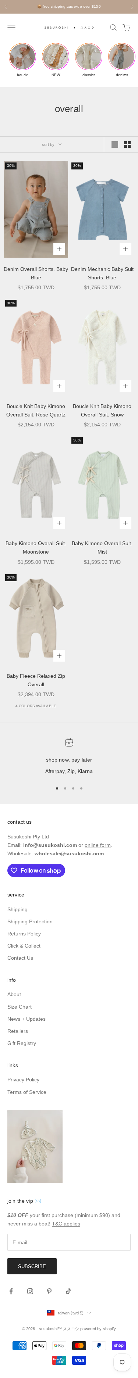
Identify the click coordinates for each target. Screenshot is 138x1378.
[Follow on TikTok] (68, 1291)
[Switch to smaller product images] (127, 144)
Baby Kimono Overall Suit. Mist (102, 547)
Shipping (17, 909)
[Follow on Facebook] (11, 1291)
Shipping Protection (30, 921)
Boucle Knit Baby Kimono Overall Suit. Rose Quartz (36, 410)
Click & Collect (23, 946)
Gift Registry (21, 1043)
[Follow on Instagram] (30, 1291)
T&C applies (66, 1224)
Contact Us (20, 958)
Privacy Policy (23, 1079)
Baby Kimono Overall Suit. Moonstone (36, 547)
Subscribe (32, 1266)
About (14, 994)
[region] (69, 757)
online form (98, 845)
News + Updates (26, 1019)
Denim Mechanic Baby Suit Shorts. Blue (102, 273)
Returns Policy (24, 934)
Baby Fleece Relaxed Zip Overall (36, 680)
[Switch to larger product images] (115, 144)
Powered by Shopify (98, 1329)
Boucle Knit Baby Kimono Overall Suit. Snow (102, 410)
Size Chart (19, 1007)
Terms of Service (26, 1092)
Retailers (17, 1031)
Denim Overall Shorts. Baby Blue (36, 273)
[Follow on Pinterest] (49, 1291)
